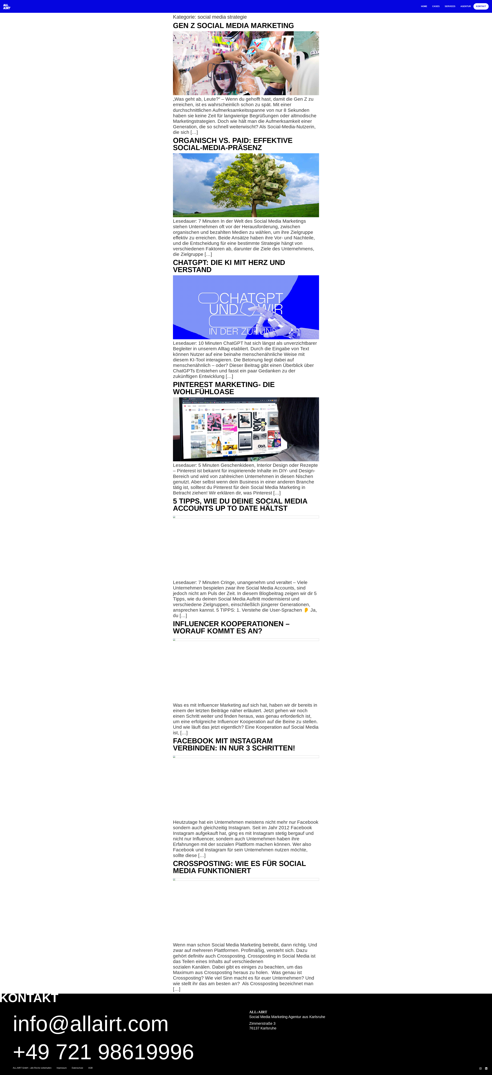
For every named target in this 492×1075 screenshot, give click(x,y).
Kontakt (481, 6)
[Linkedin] (486, 1068)
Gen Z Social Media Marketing (233, 25)
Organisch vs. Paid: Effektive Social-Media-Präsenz (233, 144)
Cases (436, 6)
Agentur (465, 6)
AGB (90, 1068)
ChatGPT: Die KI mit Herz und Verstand (229, 266)
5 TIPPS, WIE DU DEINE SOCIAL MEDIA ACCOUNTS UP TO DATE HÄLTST (240, 504)
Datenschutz (77, 1068)
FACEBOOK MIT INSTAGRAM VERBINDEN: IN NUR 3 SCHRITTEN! (234, 744)
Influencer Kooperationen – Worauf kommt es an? (231, 627)
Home (424, 6)
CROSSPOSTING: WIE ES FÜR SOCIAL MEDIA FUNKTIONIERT (239, 867)
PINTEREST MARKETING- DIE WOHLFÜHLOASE (224, 388)
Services (450, 6)
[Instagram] (480, 1068)
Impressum (62, 1068)
